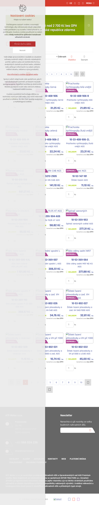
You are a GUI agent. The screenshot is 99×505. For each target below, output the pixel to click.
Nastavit (23, 50)
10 (71, 74)
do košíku (52, 117)
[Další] (76, 74)
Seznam (84, 59)
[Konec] (82, 74)
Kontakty (53, 458)
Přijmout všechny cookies (22, 44)
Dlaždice (72, 59)
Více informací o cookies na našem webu (22, 74)
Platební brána (78, 458)
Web (63, 458)
